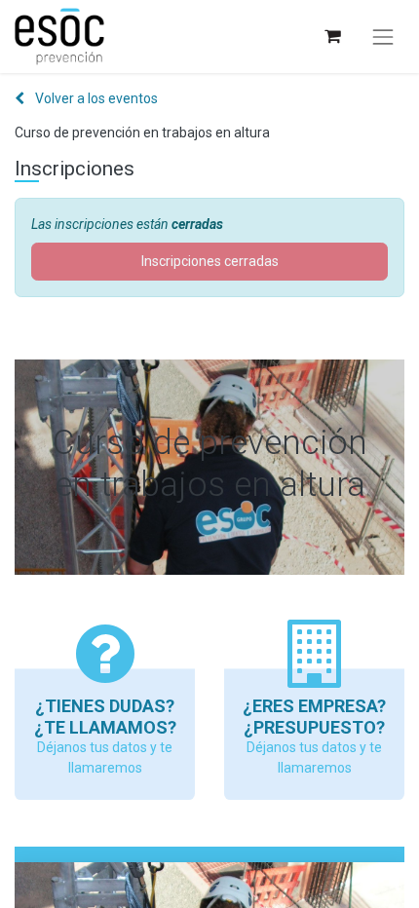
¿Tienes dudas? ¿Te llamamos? (105, 717)
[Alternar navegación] (383, 37)
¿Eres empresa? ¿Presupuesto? (314, 717)
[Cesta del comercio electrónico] (332, 36)
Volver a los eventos (95, 98)
